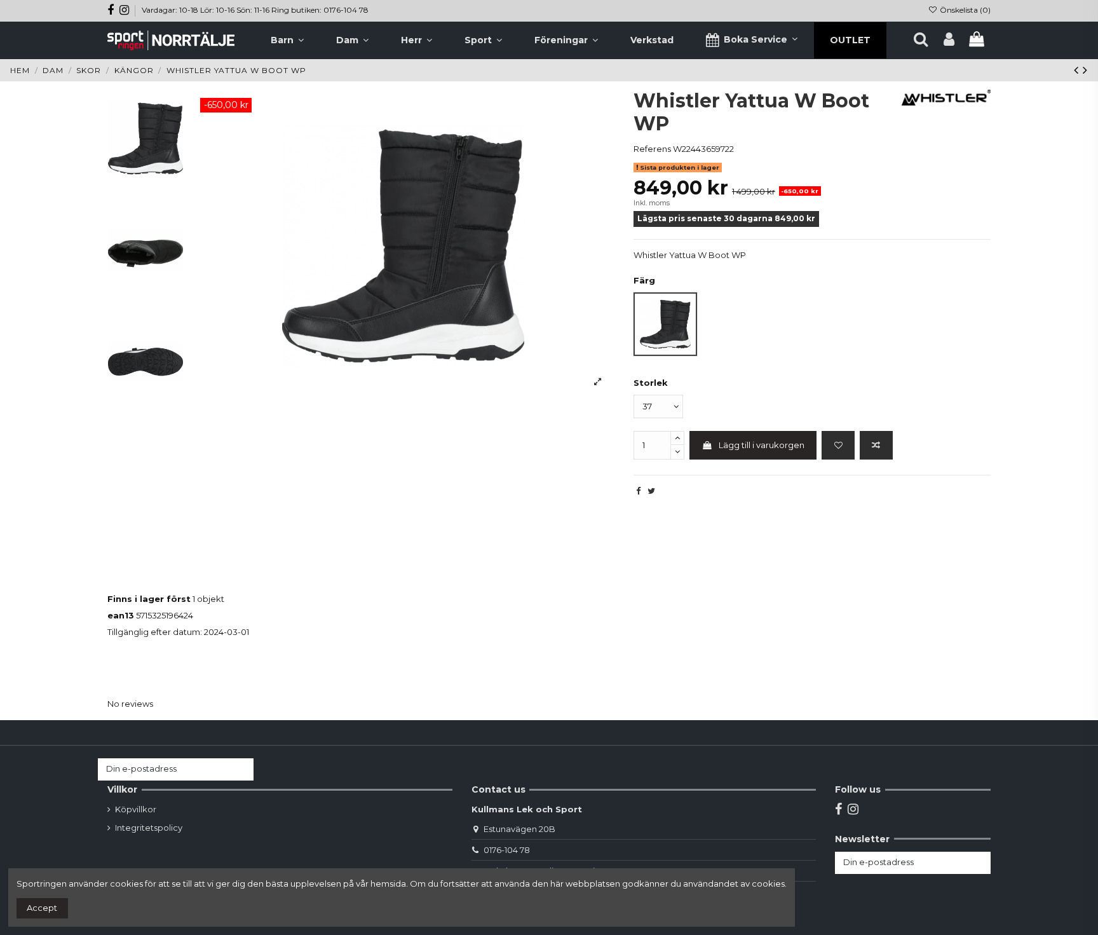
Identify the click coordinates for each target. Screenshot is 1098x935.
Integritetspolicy (148, 827)
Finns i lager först (149, 599)
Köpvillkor (135, 809)
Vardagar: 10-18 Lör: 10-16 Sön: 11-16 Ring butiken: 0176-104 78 (255, 10)
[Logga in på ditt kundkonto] (949, 40)
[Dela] (638, 491)
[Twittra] (651, 491)
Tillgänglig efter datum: (154, 632)
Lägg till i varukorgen (761, 445)
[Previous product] (1078, 70)
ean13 (120, 615)
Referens (652, 149)
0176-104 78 (507, 850)
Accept (42, 908)
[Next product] (1085, 70)
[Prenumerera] (241, 769)
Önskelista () (964, 10)
